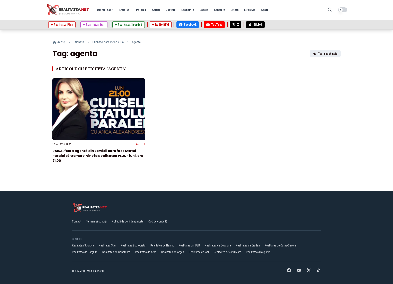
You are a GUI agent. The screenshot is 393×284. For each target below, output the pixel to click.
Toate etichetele (327, 53)
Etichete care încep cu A (108, 42)
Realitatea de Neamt (162, 245)
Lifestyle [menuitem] (249, 9)
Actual (140, 144)
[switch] (342, 9)
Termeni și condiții (96, 221)
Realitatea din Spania (258, 252)
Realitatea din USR (189, 245)
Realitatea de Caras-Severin (281, 245)
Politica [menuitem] (141, 9)
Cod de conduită (157, 221)
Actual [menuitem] (156, 9)
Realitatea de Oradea (248, 245)
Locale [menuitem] (204, 9)
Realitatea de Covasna (218, 245)
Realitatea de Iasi (199, 252)
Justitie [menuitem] (171, 9)
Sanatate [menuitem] (219, 9)
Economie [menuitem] (187, 9)
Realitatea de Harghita (84, 252)
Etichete (78, 42)
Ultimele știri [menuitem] (105, 9)
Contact (76, 221)
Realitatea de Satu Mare (227, 252)
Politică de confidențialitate (127, 221)
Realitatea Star (107, 245)
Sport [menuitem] (264, 9)
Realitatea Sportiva (83, 245)
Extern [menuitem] (234, 9)
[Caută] (330, 10)
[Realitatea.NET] (68, 10)
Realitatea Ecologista (133, 245)
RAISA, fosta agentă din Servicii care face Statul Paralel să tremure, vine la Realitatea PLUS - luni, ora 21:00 (97, 155)
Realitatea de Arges (172, 252)
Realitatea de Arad (145, 252)
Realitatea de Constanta (116, 252)
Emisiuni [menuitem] (124, 9)
